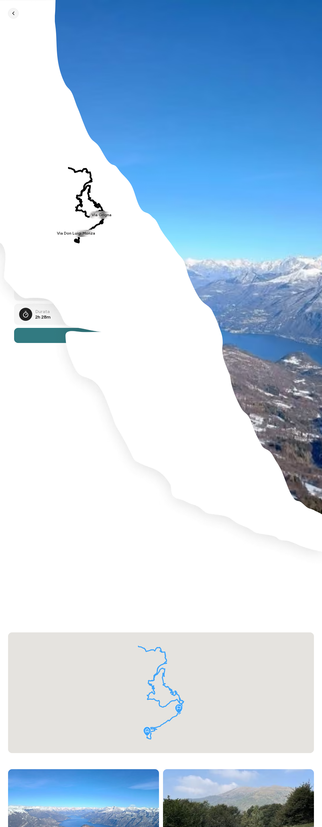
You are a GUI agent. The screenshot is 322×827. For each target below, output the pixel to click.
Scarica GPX (86, 335)
